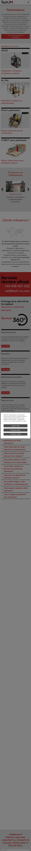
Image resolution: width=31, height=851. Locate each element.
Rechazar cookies (15, 430)
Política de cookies (21, 421)
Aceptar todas (16, 425)
